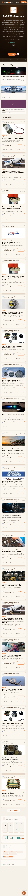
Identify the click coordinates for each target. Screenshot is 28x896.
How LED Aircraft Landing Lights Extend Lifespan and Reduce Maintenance (13, 415)
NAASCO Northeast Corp (7, 144)
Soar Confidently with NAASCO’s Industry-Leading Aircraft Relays (13, 792)
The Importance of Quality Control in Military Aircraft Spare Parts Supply (11, 516)
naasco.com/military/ (14, 42)
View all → (24, 64)
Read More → (20, 144)
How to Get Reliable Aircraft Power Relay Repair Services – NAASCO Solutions (13, 550)
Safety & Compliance (7, 447)
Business (4, 310)
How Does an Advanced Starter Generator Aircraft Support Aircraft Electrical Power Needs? (13, 278)
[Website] (13, 45)
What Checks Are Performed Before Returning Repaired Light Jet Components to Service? (13, 172)
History (4, 169)
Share (18, 149)
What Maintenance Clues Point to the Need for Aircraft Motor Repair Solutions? (13, 137)
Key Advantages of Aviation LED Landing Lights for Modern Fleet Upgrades (12, 381)
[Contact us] (24, 893)
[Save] (23, 149)
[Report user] (18, 54)
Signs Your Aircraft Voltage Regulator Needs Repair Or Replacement (11, 758)
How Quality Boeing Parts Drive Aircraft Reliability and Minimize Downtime (12, 690)
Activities (4, 59)
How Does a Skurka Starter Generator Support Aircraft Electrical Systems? (12, 207)
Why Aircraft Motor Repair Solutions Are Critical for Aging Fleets (12, 347)
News (3, 548)
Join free (24, 2)
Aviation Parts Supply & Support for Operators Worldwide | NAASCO (11, 656)
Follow (12, 54)
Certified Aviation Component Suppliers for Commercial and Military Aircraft (12, 584)
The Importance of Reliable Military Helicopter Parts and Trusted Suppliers (12, 449)
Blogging (4, 135)
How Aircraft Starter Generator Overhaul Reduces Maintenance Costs (12, 482)
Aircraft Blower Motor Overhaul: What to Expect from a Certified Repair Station (12, 724)
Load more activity (13, 810)
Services (4, 239)
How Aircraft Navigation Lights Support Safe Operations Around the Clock (12, 312)
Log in (17, 2)
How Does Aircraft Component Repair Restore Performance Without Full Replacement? (12, 242)
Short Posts (20, 59)
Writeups (12, 59)
